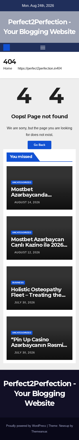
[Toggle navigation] (43, 47)
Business (18, 282)
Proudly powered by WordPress (26, 425)
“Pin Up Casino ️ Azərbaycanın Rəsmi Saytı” (37, 345)
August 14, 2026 (27, 202)
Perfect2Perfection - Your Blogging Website (39, 393)
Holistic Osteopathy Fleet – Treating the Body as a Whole (36, 295)
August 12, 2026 (27, 252)
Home (7, 68)
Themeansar (39, 431)
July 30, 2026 (24, 302)
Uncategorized (21, 182)
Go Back (39, 145)
